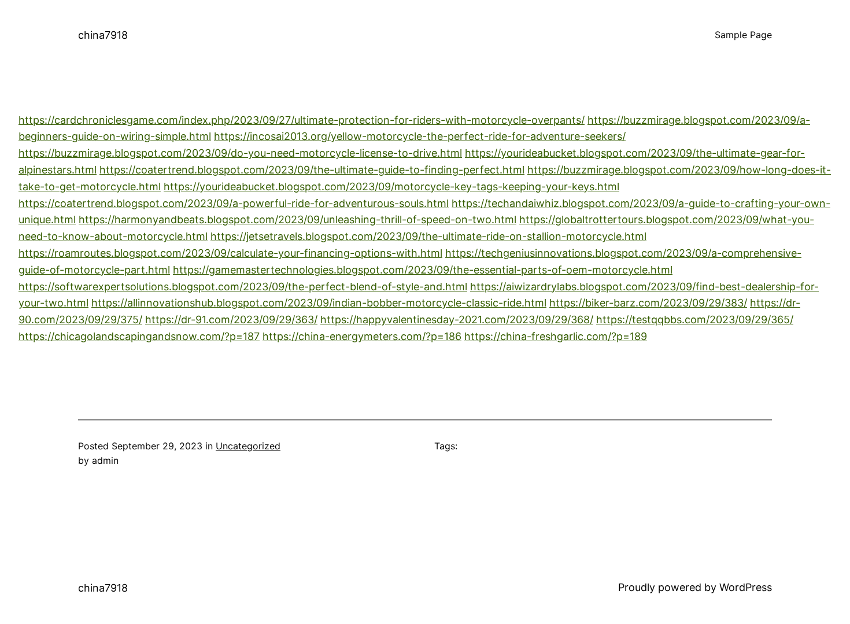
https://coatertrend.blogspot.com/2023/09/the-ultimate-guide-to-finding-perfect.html (311, 170)
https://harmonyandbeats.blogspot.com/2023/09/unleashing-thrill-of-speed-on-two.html (297, 219)
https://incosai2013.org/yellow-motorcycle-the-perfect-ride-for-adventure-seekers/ (420, 136)
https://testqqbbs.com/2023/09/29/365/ (694, 319)
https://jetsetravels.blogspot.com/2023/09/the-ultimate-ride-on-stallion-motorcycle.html (428, 236)
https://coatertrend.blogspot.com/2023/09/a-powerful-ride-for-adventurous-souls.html (234, 203)
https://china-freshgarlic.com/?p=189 (555, 336)
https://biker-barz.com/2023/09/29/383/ (648, 303)
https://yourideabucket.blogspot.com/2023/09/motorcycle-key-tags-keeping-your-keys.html (391, 186)
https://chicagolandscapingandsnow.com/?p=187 (139, 336)
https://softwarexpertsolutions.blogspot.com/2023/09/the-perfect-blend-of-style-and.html (243, 286)
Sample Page (743, 34)
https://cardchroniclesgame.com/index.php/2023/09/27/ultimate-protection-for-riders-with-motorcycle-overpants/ (302, 120)
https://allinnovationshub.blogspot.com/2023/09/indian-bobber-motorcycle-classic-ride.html (318, 303)
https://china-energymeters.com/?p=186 (362, 336)
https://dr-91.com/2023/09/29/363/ (231, 319)
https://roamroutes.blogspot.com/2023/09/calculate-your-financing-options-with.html (230, 253)
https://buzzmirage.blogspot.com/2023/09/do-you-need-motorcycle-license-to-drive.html (240, 153)
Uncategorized (248, 446)
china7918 (103, 35)
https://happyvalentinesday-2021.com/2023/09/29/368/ (456, 319)
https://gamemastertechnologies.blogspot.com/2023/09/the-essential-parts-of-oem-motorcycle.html (422, 270)
